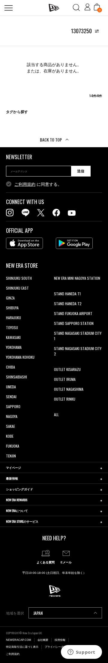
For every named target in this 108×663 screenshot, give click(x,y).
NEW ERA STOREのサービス (22, 521)
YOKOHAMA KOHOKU (20, 357)
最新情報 (12, 478)
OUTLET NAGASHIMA (68, 389)
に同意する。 (38, 184)
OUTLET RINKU (64, 399)
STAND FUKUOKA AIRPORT (73, 313)
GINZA (10, 297)
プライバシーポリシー (58, 646)
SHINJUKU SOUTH (19, 278)
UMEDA (11, 386)
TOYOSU (12, 327)
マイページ (13, 467)
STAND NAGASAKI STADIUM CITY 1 (77, 336)
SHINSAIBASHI (16, 376)
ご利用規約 (24, 184)
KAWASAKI (13, 337)
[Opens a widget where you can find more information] (81, 652)
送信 (80, 171)
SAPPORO (13, 406)
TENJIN (11, 455)
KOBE (10, 436)
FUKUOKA (12, 445)
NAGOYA (11, 416)
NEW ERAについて (17, 510)
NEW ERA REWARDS (16, 500)
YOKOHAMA (14, 347)
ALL (56, 414)
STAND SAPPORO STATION (74, 323)
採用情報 (60, 639)
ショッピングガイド (19, 489)
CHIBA (10, 366)
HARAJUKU (13, 317)
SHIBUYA (12, 307)
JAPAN (38, 613)
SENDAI (11, 396)
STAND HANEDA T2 (68, 303)
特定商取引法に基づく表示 (22, 646)
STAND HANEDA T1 (67, 293)
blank (58, 288)
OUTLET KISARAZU (67, 369)
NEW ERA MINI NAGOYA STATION (77, 278)
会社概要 (43, 639)
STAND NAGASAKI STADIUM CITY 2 (77, 351)
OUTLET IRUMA (65, 379)
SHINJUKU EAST (17, 288)
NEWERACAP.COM (18, 639)
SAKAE (10, 426)
